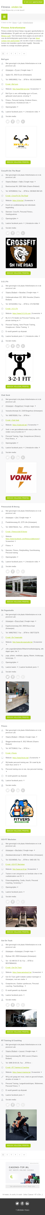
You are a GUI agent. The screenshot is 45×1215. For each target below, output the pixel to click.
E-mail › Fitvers (11, 753)
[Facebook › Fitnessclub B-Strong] (13, 572)
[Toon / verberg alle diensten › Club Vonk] (25, 437)
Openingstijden (12, 107)
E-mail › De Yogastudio (14, 637)
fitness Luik (6, 36)
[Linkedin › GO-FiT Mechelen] (18, 902)
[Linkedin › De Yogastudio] (18, 677)
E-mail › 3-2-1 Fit (12, 309)
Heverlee (22, 292)
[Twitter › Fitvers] (8, 790)
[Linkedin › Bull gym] (18, 122)
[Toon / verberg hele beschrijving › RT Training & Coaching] (25, 1078)
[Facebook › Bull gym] (13, 122)
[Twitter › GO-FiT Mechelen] (8, 902)
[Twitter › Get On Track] (8, 1005)
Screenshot (35, 89)
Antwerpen (9, 70)
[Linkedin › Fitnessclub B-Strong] (18, 572)
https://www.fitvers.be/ (20, 758)
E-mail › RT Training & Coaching (17, 1067)
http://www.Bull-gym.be (20, 89)
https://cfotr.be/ (18, 200)
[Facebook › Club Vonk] (13, 457)
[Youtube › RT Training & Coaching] (23, 1105)
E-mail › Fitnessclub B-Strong (16, 532)
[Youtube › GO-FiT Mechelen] (23, 902)
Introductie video (33, 112)
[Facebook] (22, 1203)
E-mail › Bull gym (12, 84)
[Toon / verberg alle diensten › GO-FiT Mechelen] (25, 881)
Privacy (27, 1210)
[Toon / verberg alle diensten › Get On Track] (25, 984)
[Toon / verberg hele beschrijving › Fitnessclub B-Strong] (25, 545)
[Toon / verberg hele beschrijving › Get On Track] (25, 978)
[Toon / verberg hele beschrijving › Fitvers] (25, 763)
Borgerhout (19, 406)
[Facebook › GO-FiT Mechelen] (13, 902)
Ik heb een (33, 2)
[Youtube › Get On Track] (23, 1005)
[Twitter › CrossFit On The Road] (8, 233)
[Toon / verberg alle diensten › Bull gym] (25, 101)
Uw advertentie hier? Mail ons (22, 1186)
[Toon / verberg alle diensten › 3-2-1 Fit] (25, 325)
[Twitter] (17, 1203)
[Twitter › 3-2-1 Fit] (8, 346)
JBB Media (20, 1210)
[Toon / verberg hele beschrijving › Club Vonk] (25, 430)
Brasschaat (19, 621)
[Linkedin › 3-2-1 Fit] (18, 346)
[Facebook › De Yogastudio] (13, 677)
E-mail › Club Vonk (12, 420)
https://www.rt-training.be (21, 1072)
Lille (16, 518)
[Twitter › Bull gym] (8, 122)
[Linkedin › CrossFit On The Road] (18, 233)
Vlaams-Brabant (11, 182)
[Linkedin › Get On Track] (18, 1005)
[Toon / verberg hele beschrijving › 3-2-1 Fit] (25, 319)
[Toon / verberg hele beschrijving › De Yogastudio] (25, 650)
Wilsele (21, 737)
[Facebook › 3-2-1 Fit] (13, 346)
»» (24, 53)
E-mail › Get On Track (14, 967)
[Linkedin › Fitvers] (18, 790)
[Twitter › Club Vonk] (8, 457)
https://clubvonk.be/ (19, 425)
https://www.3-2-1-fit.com (21, 313)
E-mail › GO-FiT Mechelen (15, 864)
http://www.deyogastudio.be (22, 642)
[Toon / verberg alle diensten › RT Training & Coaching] (25, 1084)
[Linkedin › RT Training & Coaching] (18, 1105)
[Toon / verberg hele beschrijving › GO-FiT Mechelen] (25, 874)
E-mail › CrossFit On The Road (17, 196)
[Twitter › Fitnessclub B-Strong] (8, 572)
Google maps (27, 70)
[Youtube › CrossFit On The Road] (23, 233)
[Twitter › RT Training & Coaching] (8, 1105)
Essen (17, 70)
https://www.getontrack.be (21, 972)
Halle (21, 182)
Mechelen (18, 850)
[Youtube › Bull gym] (23, 122)
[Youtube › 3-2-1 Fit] (23, 346)
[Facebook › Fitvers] (13, 790)
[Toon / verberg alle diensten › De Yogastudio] (25, 656)
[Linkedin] (27, 1203)
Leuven (21, 1051)
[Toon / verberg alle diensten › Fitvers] (25, 770)
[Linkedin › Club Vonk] (18, 457)
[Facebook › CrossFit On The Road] (13, 233)
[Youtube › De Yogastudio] (23, 677)
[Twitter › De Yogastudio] (8, 677)
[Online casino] (23, 1163)
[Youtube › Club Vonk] (23, 457)
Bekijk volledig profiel (18, 162)
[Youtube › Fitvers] (23, 790)
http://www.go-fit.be (19, 869)
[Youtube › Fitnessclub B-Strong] (23, 572)
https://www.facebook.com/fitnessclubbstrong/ (22, 539)
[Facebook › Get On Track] (13, 1005)
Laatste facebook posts (15, 112)
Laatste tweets (12, 667)
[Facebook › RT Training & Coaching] (13, 1105)
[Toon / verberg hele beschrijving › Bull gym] (25, 94)
